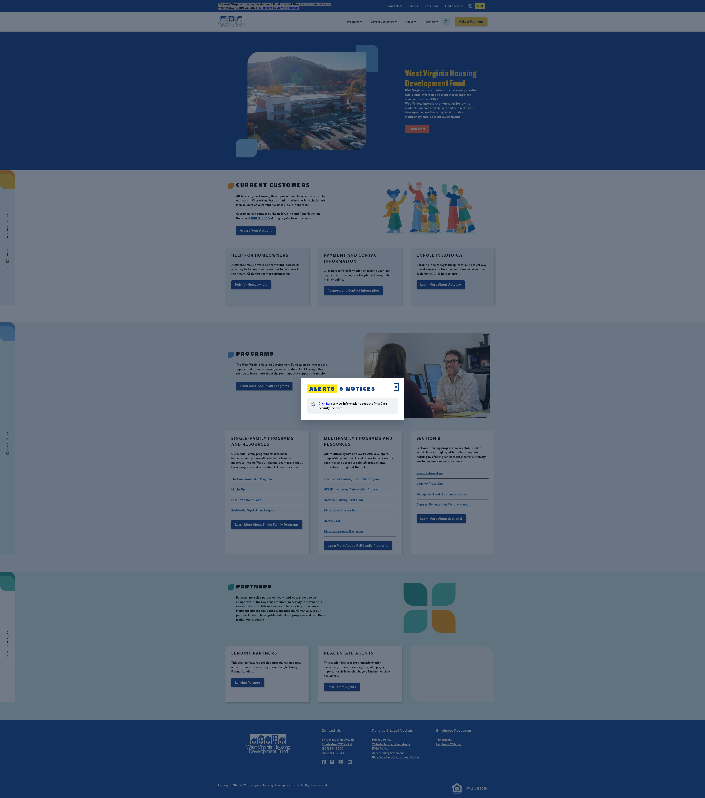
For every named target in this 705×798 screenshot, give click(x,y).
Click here (325, 403)
